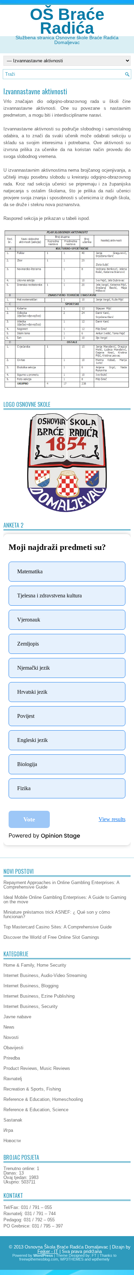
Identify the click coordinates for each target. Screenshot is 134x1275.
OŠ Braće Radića (67, 21)
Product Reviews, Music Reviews (36, 1068)
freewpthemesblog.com (38, 1259)
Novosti (11, 1037)
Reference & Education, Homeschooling (43, 1099)
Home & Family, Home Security (34, 965)
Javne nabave (17, 1016)
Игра (8, 1130)
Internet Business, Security (30, 1006)
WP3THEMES (71, 1259)
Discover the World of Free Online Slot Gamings (51, 937)
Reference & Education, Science (35, 1109)
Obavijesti (13, 1047)
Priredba (11, 1058)
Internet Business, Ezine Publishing (39, 996)
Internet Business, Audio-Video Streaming (45, 975)
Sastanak (12, 1120)
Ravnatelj (12, 1078)
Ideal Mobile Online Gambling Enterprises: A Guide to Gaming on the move (64, 899)
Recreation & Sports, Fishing (32, 1089)
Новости (12, 1140)
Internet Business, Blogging (30, 985)
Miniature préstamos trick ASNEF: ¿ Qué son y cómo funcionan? (56, 914)
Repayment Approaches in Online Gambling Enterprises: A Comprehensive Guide (61, 885)
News (8, 1027)
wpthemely (101, 1259)
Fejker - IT (47, 1251)
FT (94, 1255)
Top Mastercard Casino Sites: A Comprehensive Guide (57, 926)
